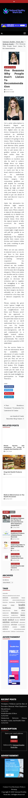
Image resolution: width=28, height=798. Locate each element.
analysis (5, 597)
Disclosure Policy (18, 787)
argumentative (15, 597)
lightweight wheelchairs (15, 617)
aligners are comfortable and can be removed (11, 595)
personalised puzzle (6, 624)
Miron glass (17, 619)
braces (23, 597)
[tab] (6, 512)
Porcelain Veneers (21, 624)
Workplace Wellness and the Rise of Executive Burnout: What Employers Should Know (17, 521)
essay (12, 605)
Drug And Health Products (13, 472)
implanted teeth (6, 612)
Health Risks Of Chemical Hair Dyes (17, 557)
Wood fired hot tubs (20, 631)
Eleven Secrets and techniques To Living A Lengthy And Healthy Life (14, 447)
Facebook (9, 386)
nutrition (6, 622)
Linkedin (9, 397)
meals (5, 620)
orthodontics (22, 622)
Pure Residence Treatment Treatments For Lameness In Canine (14, 407)
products (6, 627)
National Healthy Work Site (13, 42)
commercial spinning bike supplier (18, 600)
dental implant (12, 602)
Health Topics (15, 563)
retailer (23, 627)
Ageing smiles (5, 593)
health (22, 604)
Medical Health (8, 44)
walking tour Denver (6, 631)
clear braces (5, 600)
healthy (22, 608)
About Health (15, 542)
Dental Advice (5, 602)
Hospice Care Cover (6, 610)
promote (15, 626)
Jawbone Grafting (6, 617)
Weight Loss (13, 631)
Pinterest (9, 393)
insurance (14, 613)
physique (14, 624)
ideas (23, 610)
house (15, 610)
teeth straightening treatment (19, 629)
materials (23, 617)
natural (22, 619)
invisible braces (14, 615)
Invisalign (23, 612)
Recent (6, 512)
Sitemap (14, 789)
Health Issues (15, 554)
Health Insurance (16, 531)
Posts (12, 512)
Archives (6, 580)
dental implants (20, 602)
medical (11, 619)
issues (23, 615)
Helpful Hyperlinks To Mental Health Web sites (18, 546)
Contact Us (7, 787)
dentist (5, 605)
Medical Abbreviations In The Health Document (14, 495)
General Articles (16, 516)
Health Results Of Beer (9, 713)
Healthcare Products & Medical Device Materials (17, 535)
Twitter (9, 390)
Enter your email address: (14, 740)
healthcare (7, 608)
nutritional (14, 622)
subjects (5, 629)
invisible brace (6, 615)
